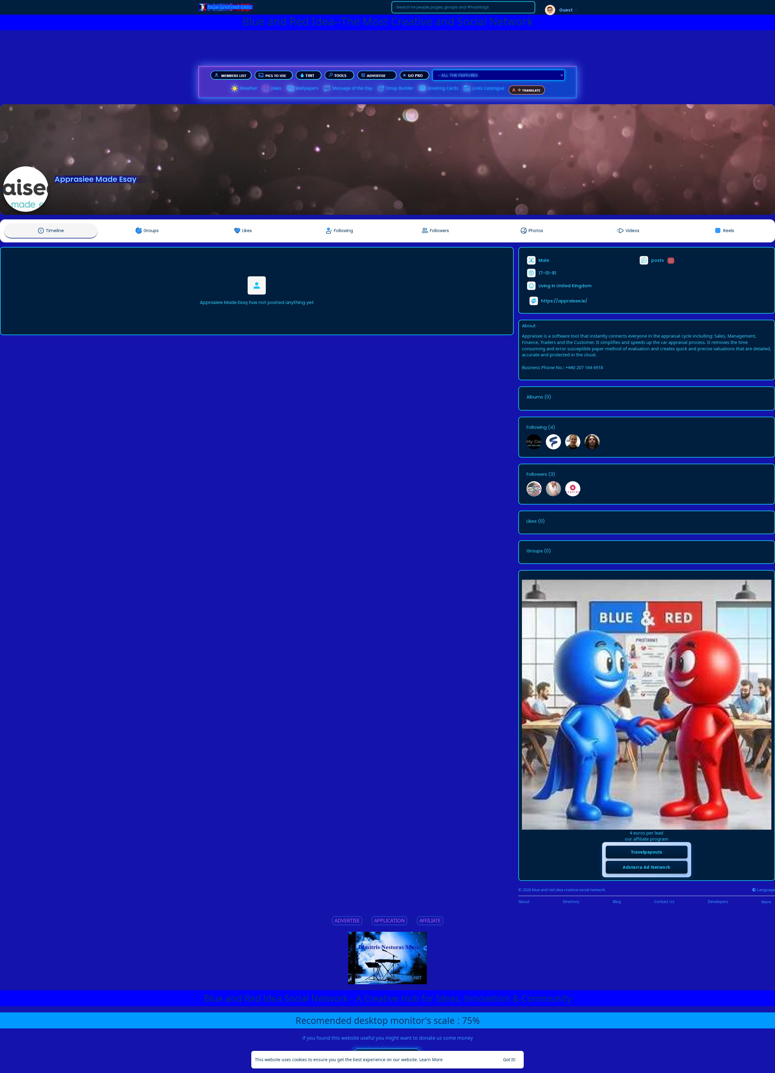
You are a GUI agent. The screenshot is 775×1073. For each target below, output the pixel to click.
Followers (536, 474)
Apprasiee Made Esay (95, 179)
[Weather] (234, 88)
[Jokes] (266, 88)
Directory (571, 902)
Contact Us (664, 902)
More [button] (766, 902)
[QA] (422, 88)
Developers (718, 902)
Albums (534, 397)
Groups (534, 550)
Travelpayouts (646, 852)
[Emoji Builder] (381, 88)
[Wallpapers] (290, 88)
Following (536, 427)
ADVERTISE (347, 920)
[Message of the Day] (327, 88)
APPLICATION (389, 920)
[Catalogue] (467, 88)
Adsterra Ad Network (647, 867)
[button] (463, 7)
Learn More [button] (431, 1059)
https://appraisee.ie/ (564, 301)
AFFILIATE (430, 920)
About (523, 902)
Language (765, 890)
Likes (531, 521)
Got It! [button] (509, 1059)
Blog (617, 902)
